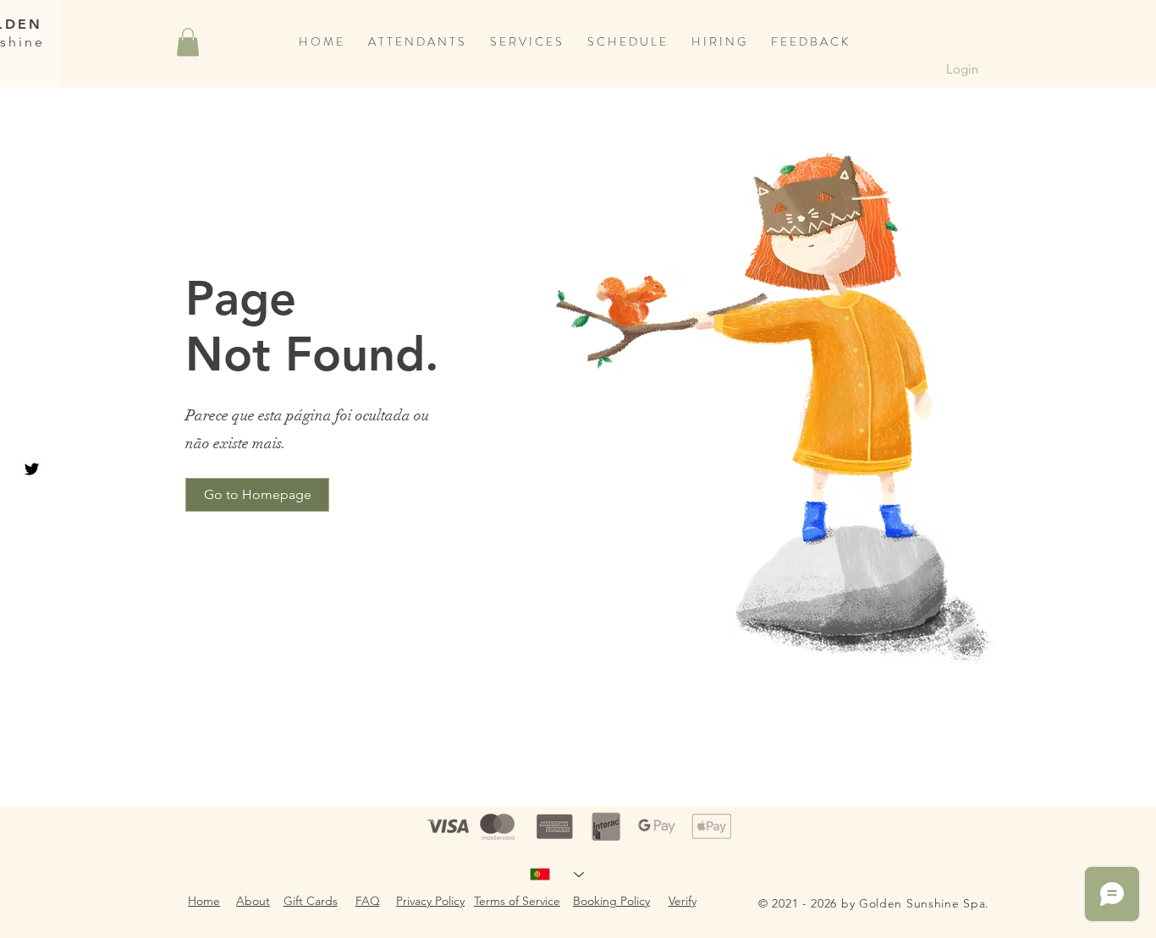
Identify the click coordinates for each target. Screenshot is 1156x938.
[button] (188, 42)
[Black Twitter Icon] (31, 469)
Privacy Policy (430, 900)
